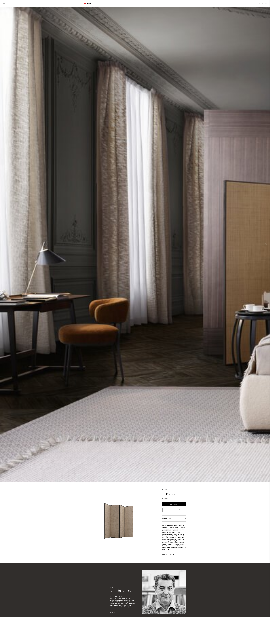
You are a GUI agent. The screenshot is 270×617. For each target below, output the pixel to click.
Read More (112, 612)
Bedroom (164, 489)
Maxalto (166, 498)
